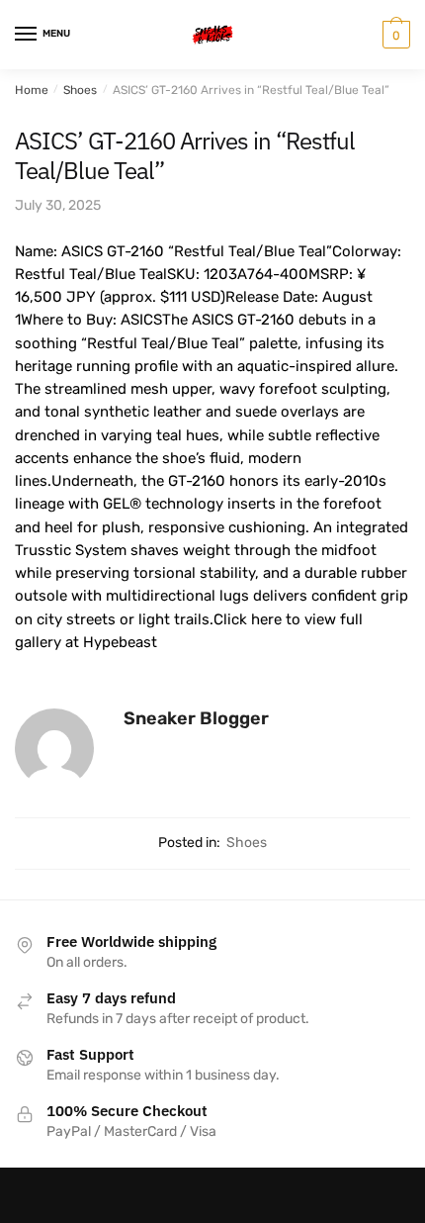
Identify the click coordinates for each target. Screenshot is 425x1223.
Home (31, 90)
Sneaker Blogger (196, 718)
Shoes (80, 90)
